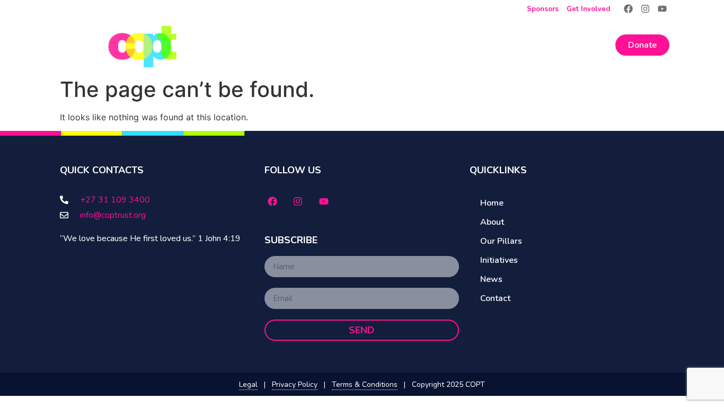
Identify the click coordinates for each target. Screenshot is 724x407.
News (542, 45)
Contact (590, 45)
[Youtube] (662, 9)
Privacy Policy (294, 384)
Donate (642, 45)
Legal (248, 384)
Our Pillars (419, 45)
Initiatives (491, 45)
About (354, 45)
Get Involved (588, 9)
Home (309, 45)
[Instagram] (645, 9)
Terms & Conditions (365, 384)
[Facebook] (628, 9)
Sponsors (543, 9)
